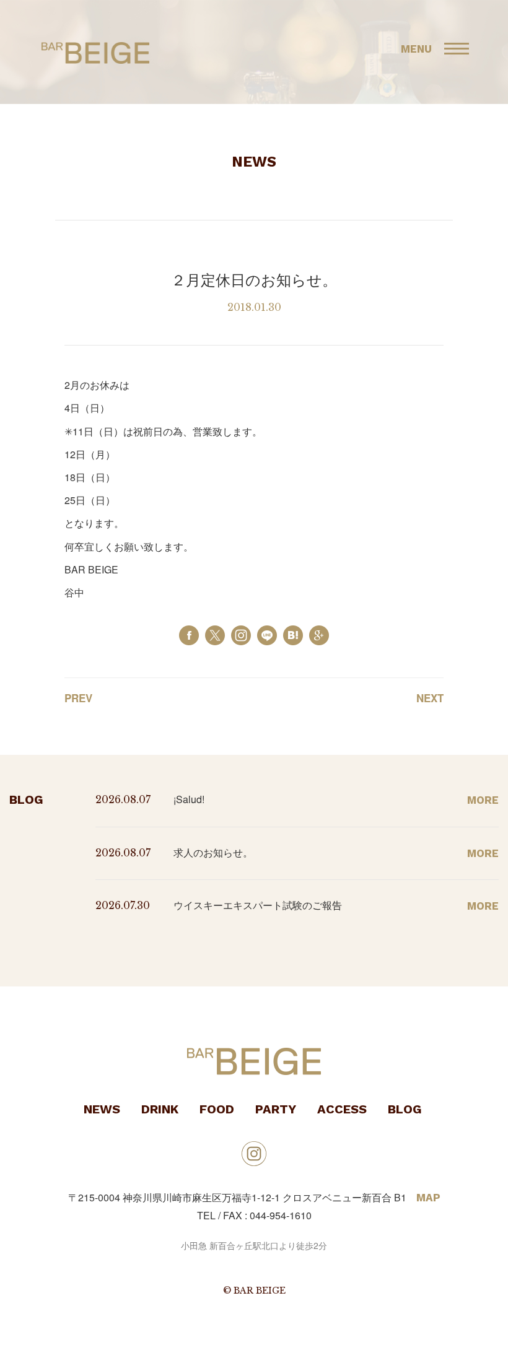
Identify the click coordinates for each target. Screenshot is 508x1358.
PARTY (275, 1109)
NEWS (102, 1109)
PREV (78, 697)
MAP (428, 1197)
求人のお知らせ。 (213, 852)
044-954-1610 (281, 1215)
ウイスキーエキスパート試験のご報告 (257, 905)
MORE (483, 800)
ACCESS (342, 1109)
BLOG (405, 1109)
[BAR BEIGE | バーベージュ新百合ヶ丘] (293, 634)
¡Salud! (188, 799)
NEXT (430, 697)
